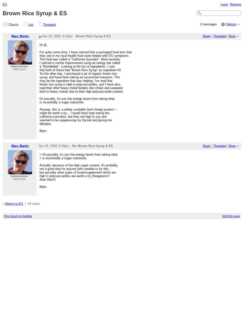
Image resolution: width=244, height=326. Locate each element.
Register (235, 4)
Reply (207, 36)
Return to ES (14, 203)
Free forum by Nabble (18, 216)
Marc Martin (20, 36)
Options (231, 24)
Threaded (49, 24)
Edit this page (231, 216)
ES (5, 4)
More (232, 36)
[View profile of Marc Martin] (20, 62)
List (30, 24)
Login (224, 4)
